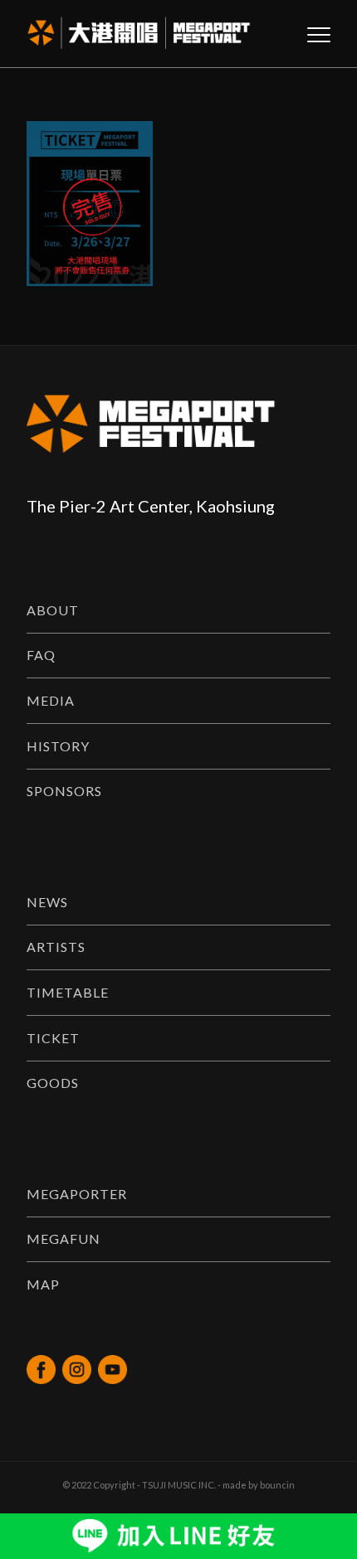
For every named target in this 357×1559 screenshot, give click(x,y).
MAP (43, 1284)
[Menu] (310, 34)
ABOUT (53, 610)
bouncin (277, 1484)
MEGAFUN (63, 1238)
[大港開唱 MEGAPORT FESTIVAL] (148, 34)
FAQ (41, 655)
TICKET (53, 1038)
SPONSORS (64, 791)
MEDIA (51, 700)
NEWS (47, 902)
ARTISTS (56, 946)
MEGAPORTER (77, 1194)
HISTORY (58, 746)
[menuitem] (310, 34)
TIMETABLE (68, 992)
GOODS (53, 1082)
